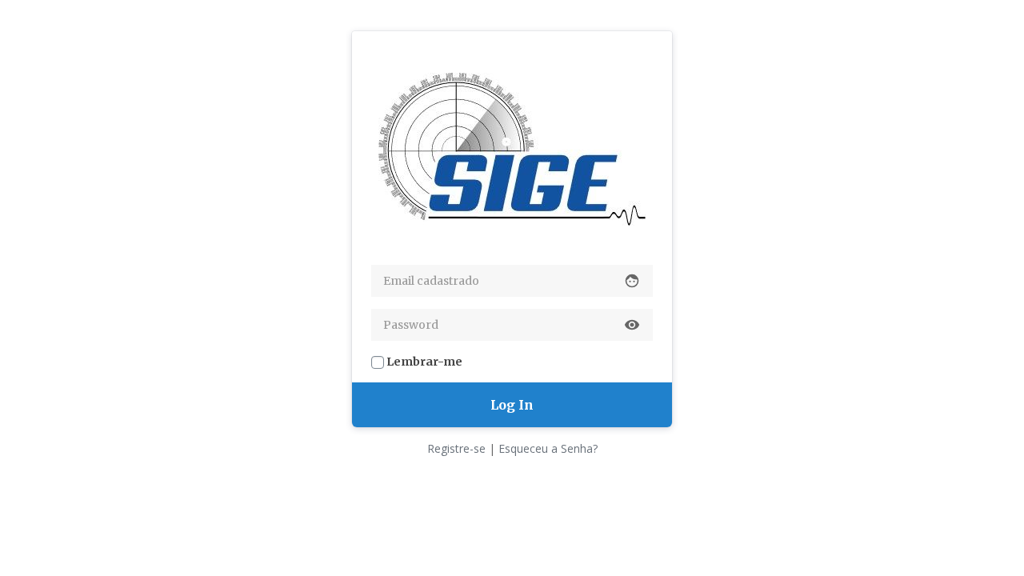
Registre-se (456, 448)
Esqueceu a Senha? (548, 448)
